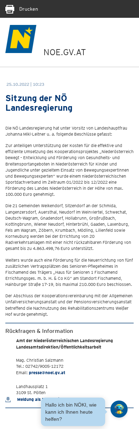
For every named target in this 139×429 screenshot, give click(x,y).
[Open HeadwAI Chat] (119, 409)
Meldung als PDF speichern (43, 399)
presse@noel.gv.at (47, 372)
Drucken (28, 9)
